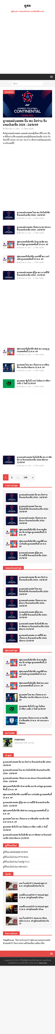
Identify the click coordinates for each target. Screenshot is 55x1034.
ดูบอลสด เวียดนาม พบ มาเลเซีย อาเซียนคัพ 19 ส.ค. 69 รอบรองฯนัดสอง (34, 720)
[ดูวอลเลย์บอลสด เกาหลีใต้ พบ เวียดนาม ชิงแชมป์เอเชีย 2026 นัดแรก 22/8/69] (12, 638)
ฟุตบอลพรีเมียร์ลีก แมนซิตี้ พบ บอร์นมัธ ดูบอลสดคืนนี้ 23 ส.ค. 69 (33, 257)
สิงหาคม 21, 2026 (25, 370)
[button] (51, 76)
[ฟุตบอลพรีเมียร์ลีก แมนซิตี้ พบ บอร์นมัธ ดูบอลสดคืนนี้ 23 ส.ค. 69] (12, 544)
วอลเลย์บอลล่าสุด (13, 568)
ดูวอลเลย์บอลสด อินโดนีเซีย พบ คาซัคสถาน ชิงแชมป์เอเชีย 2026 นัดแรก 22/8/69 (34, 459)
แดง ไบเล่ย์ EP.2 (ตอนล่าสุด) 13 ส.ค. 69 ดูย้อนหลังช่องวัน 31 (33, 884)
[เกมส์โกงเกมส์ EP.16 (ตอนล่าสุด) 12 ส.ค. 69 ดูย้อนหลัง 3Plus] (12, 909)
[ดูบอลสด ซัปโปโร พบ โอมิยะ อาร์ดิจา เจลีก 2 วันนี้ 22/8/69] (12, 709)
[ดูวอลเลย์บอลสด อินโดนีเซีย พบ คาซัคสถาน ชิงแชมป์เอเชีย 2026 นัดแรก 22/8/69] (12, 626)
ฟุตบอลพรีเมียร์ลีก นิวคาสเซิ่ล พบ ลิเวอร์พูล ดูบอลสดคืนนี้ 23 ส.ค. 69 (32, 243)
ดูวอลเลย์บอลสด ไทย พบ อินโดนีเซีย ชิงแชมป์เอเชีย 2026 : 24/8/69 (33, 213)
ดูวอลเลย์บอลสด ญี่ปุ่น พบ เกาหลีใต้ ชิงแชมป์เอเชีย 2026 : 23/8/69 (33, 273)
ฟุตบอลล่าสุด (11, 650)
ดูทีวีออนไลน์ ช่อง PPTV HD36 (15, 857)
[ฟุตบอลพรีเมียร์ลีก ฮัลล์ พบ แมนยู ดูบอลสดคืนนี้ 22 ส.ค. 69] (12, 686)
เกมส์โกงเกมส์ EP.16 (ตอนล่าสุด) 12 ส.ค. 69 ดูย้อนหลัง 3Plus (33, 907)
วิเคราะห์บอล (21, 940)
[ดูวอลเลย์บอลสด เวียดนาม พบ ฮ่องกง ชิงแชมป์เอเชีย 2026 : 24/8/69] (9, 230)
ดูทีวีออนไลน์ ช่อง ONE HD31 (15, 866)
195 (25, 477)
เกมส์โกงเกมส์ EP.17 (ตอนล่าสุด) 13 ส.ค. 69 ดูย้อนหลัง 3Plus (33, 896)
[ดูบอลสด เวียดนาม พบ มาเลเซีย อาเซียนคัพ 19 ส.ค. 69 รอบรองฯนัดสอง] (12, 720)
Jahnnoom (43, 963)
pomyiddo (20, 739)
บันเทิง (8, 874)
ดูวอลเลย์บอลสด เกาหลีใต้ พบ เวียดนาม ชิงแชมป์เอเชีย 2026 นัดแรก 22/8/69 (33, 638)
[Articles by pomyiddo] (7, 745)
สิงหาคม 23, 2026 (12, 128)
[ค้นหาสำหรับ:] (27, 83)
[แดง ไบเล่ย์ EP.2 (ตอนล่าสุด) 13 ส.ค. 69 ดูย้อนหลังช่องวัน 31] (12, 886)
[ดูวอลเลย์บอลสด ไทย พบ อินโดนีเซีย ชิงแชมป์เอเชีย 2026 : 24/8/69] (9, 215)
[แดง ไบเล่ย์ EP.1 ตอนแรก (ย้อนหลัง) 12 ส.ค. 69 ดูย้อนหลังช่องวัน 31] (12, 921)
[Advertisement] (27, 43)
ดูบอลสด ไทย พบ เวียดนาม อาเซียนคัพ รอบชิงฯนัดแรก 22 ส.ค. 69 (33, 366)
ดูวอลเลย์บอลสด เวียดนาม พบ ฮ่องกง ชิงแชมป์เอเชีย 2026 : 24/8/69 (34, 228)
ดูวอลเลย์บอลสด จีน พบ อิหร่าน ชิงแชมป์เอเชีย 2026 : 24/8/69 (25, 122)
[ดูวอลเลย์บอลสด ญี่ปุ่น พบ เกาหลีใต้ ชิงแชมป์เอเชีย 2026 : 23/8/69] (12, 555)
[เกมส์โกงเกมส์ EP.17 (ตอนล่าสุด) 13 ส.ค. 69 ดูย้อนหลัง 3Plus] (12, 897)
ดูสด (10, 755)
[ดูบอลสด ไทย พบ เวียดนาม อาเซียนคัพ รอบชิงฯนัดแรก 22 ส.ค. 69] (12, 697)
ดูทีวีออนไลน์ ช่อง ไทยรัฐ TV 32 (16, 861)
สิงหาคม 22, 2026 (25, 354)
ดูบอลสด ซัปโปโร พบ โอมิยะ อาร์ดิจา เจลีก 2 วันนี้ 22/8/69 (33, 382)
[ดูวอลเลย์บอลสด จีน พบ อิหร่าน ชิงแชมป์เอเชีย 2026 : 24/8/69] (27, 103)
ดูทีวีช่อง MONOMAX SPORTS (15, 852)
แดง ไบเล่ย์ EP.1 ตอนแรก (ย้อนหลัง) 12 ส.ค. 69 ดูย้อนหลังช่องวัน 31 (34, 921)
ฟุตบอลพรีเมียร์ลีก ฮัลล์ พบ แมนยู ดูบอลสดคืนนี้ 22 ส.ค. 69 (33, 350)
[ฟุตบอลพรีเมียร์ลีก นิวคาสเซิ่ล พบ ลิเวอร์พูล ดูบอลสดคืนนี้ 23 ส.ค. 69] (9, 244)
